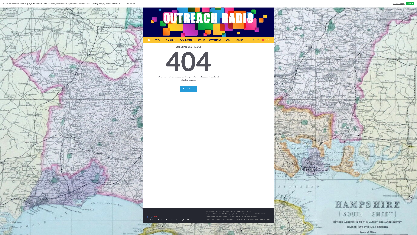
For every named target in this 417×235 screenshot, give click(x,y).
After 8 (201, 40)
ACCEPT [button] (410, 4)
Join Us (239, 40)
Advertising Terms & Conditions (185, 220)
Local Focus (185, 40)
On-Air (169, 40)
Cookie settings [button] (399, 4)
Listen (157, 40)
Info (227, 40)
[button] (161, 40)
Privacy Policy (170, 220)
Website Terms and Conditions (156, 220)
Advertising (215, 40)
